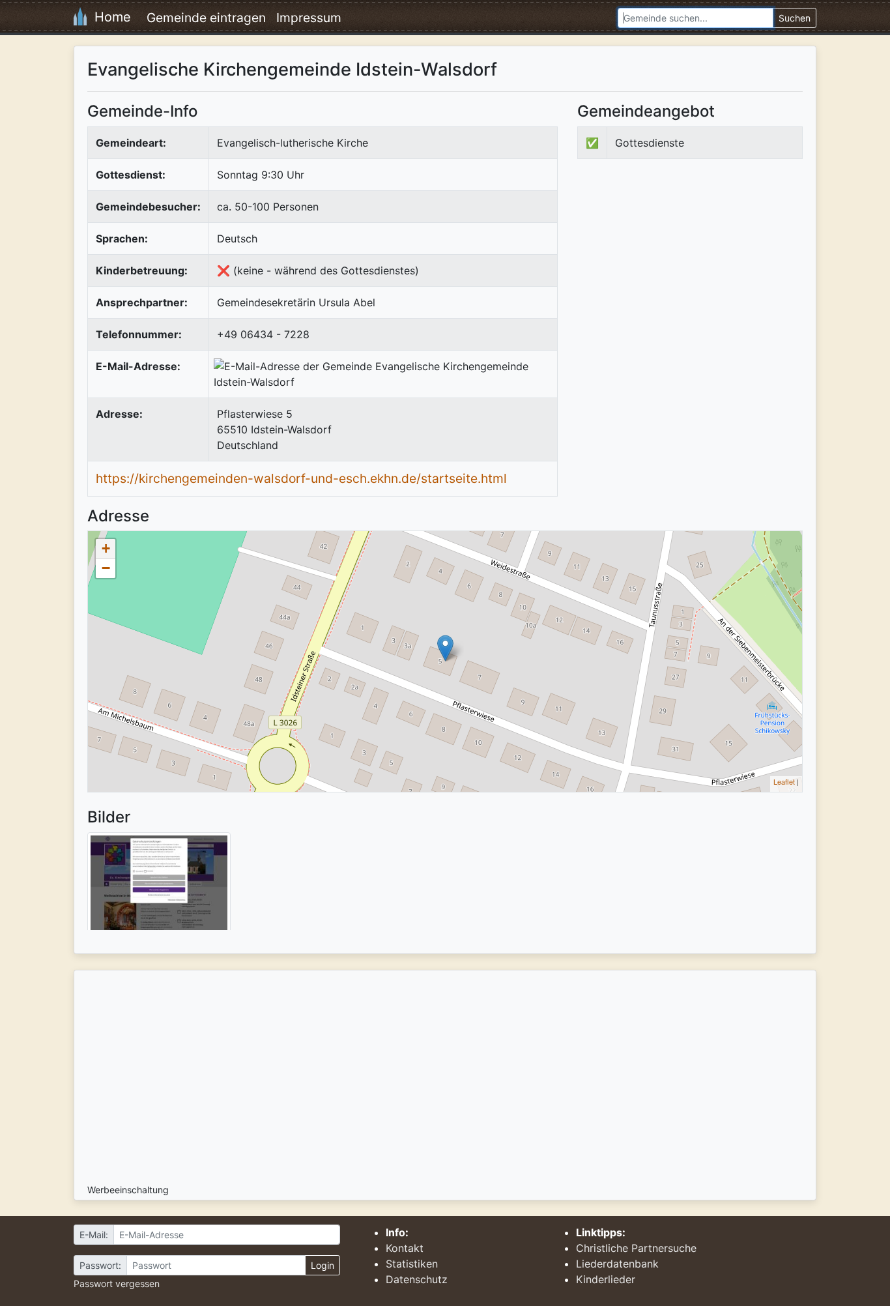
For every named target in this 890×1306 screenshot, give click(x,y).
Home (109, 17)
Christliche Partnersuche (636, 1248)
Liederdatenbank (617, 1263)
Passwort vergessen (117, 1283)
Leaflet (784, 781)
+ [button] (106, 548)
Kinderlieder (605, 1279)
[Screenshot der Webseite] (159, 885)
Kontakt (404, 1248)
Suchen (795, 17)
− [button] (106, 568)
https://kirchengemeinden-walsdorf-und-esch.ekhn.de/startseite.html (301, 478)
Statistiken (412, 1263)
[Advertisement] (686, 276)
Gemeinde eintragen (206, 17)
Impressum (308, 17)
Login (322, 1265)
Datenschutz (417, 1279)
